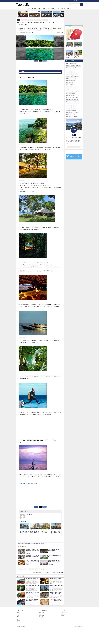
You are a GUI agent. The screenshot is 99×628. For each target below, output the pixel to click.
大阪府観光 (79, 65)
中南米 (48, 8)
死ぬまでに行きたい (70, 112)
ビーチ (73, 67)
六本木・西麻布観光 (70, 84)
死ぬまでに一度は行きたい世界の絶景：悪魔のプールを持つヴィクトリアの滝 (34, 568)
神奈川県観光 (69, 116)
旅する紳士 (61, 32)
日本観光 (74, 110)
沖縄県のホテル (76, 76)
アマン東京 (29, 474)
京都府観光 (69, 110)
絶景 (74, 114)
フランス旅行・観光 (70, 91)
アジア (39, 8)
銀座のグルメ (69, 114)
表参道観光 (77, 91)
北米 (44, 8)
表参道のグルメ (69, 80)
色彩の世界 (69, 99)
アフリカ (57, 8)
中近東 (52, 8)
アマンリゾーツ (24, 19)
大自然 (68, 67)
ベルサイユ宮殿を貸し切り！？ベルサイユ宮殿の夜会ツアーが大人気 (47, 572)
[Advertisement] (40, 65)
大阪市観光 (77, 112)
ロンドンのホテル (76, 101)
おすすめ (69, 8)
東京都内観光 (69, 78)
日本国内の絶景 (69, 76)
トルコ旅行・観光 (75, 99)
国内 (29, 8)
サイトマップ (41, 612)
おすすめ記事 (41, 615)
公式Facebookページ (64, 612)
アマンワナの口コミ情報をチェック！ (28, 483)
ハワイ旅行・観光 (76, 116)
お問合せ (62, 615)
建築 (67, 63)
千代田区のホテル (73, 63)
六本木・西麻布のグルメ (71, 65)
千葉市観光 (69, 93)
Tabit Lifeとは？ (19, 626)
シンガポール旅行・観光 (71, 95)
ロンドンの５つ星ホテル (71, 97)
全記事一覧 (41, 616)
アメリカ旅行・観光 (70, 82)
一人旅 (75, 78)
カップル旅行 (69, 101)
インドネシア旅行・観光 (39, 19)
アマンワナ (31, 19)
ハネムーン (78, 67)
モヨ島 (46, 19)
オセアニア (63, 8)
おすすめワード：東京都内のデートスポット (75, 0)
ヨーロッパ (34, 8)
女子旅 (74, 93)
